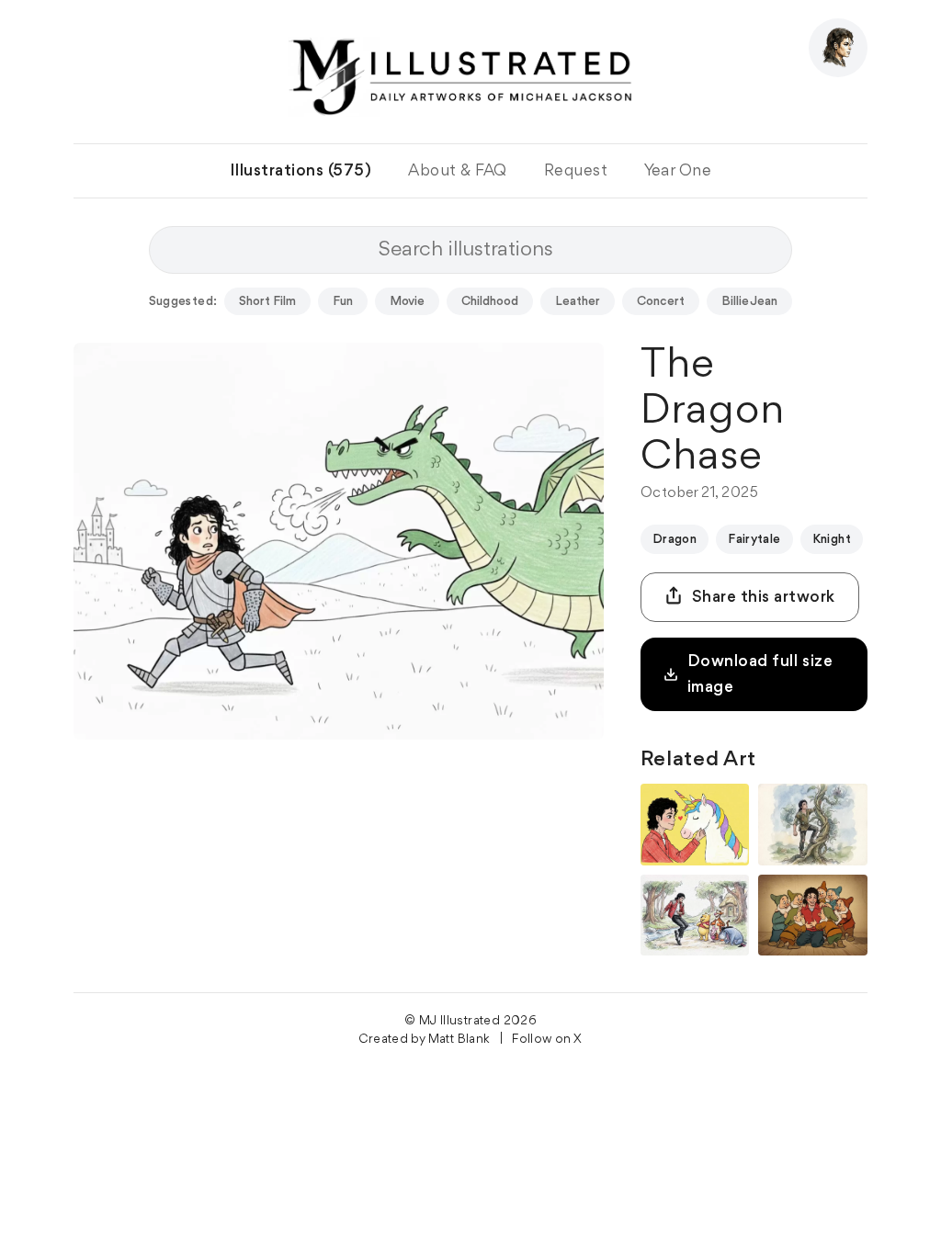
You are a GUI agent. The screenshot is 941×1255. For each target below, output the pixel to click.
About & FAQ (457, 171)
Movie (407, 301)
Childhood (489, 301)
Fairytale (754, 539)
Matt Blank (459, 1039)
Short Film (267, 301)
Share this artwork (763, 597)
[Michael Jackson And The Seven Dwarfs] (812, 915)
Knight (831, 539)
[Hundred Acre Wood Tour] (695, 915)
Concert (661, 301)
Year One (677, 171)
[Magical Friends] (695, 824)
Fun (343, 301)
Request (576, 171)
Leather (577, 301)
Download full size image (760, 674)
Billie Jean (749, 301)
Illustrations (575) (301, 171)
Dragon (674, 539)
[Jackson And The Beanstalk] (812, 824)
